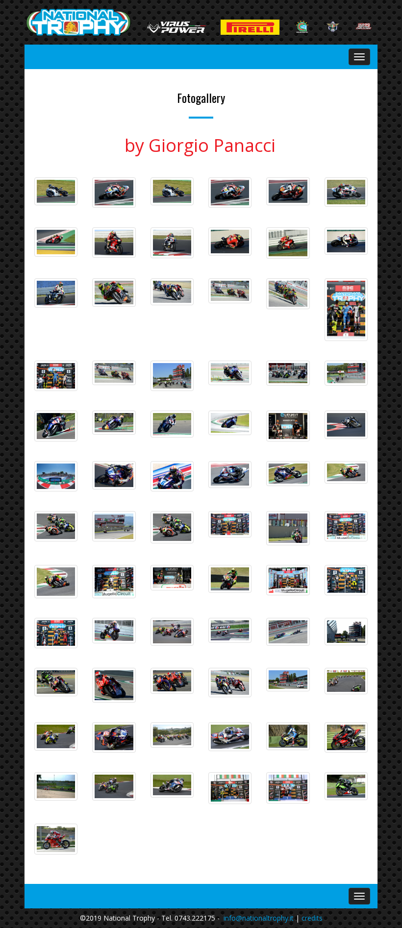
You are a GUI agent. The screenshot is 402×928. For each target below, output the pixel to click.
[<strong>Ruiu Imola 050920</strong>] (172, 291)
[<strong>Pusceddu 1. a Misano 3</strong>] (113, 630)
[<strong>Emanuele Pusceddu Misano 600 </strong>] (172, 476)
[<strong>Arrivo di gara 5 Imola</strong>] (346, 373)
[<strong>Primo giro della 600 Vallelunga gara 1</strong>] (346, 681)
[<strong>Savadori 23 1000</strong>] (172, 785)
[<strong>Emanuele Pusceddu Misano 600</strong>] (287, 473)
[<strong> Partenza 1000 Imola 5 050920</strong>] (172, 376)
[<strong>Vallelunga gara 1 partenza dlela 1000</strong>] (172, 735)
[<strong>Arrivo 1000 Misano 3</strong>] (229, 630)
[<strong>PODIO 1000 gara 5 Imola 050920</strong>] (346, 309)
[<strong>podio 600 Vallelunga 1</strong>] (229, 788)
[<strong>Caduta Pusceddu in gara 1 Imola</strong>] (287, 632)
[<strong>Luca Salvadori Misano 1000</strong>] (229, 474)
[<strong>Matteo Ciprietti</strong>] (287, 191)
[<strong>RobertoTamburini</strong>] (229, 192)
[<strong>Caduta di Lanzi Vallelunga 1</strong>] (55, 786)
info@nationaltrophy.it (259, 918)
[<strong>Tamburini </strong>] (346, 192)
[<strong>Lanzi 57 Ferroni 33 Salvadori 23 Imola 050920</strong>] (229, 290)
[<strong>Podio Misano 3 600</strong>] (346, 580)
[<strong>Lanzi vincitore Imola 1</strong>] (113, 685)
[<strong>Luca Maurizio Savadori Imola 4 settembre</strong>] (172, 424)
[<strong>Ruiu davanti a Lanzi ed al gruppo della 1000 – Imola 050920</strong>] (229, 682)
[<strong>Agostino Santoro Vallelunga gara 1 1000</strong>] (346, 737)
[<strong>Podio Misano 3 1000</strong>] (55, 633)
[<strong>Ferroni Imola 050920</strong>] (113, 292)
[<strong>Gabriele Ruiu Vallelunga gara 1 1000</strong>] (287, 736)
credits (312, 918)
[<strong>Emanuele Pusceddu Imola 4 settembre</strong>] (229, 423)
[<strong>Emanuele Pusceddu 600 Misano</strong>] (113, 475)
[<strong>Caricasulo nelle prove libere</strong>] (55, 191)
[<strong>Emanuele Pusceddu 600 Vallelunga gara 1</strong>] (113, 737)
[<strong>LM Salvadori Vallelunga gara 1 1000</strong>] (229, 737)
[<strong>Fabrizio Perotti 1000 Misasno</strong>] (346, 425)
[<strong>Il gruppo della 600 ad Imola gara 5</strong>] (287, 373)
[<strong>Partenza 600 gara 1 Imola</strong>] (346, 631)
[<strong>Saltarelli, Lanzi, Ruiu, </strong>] (172, 681)
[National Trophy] (78, 22)
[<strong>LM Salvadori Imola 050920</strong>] (55, 426)
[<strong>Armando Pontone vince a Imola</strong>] (55, 682)
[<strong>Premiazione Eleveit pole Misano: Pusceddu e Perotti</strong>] (287, 426)
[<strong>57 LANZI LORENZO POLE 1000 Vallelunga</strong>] (55, 839)
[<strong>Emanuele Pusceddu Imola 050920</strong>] (113, 423)
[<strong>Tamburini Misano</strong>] (113, 192)
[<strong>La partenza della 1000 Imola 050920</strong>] (287, 679)
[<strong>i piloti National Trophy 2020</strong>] (55, 476)
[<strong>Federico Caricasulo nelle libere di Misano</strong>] (172, 191)
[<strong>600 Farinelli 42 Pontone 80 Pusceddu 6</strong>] (113, 786)
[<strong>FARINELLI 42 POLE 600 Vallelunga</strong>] (346, 786)
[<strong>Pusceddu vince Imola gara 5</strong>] (229, 373)
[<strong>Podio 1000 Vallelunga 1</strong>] (287, 788)
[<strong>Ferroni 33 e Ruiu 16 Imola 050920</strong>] (287, 293)
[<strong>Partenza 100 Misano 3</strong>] (172, 632)
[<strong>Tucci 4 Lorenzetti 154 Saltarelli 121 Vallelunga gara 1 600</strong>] (55, 736)
